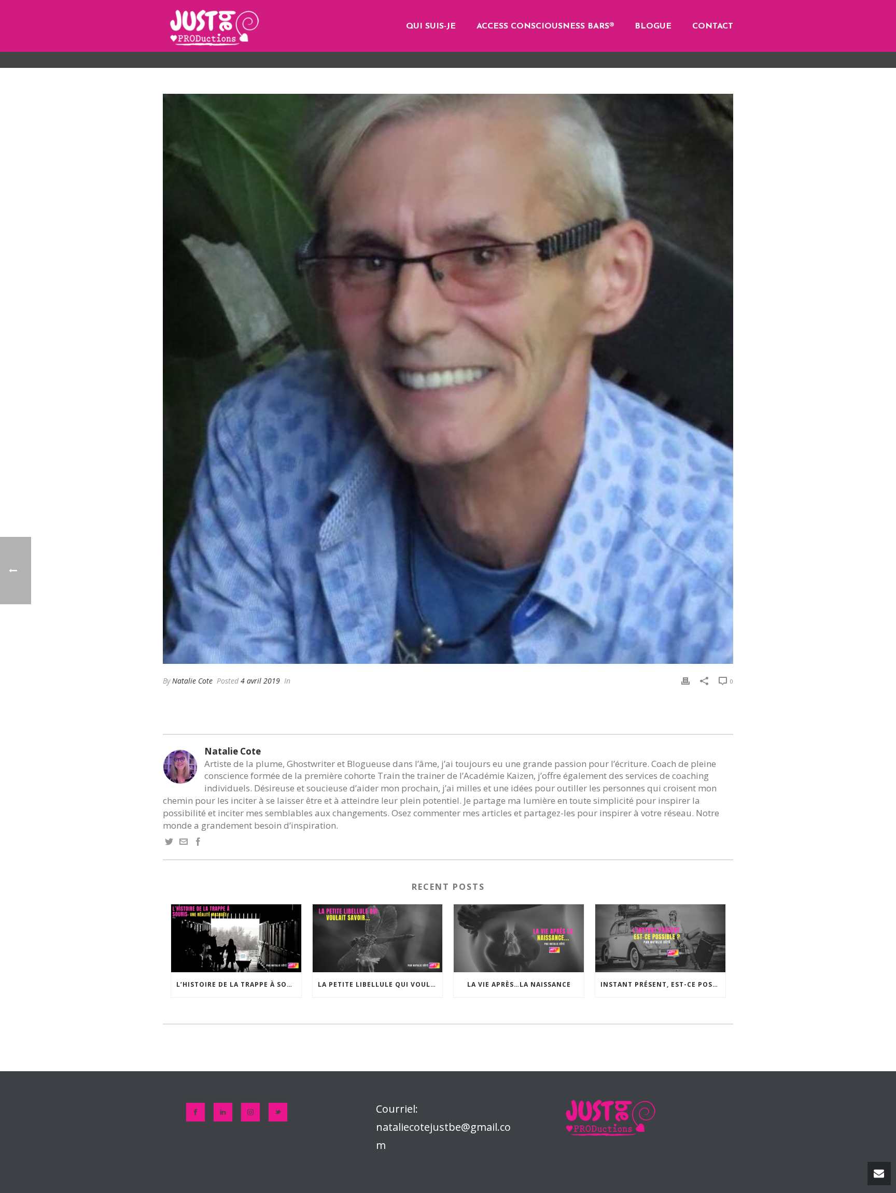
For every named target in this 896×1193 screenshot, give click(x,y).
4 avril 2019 (260, 681)
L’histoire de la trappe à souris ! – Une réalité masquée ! (238, 984)
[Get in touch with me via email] (183, 842)
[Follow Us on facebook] (195, 1112)
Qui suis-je (431, 26)
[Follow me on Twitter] (169, 842)
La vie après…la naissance (519, 984)
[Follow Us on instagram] (250, 1112)
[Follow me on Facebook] (198, 842)
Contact (712, 26)
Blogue (653, 26)
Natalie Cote (192, 681)
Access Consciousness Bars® (545, 26)
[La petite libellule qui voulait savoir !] (378, 938)
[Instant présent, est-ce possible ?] (660, 938)
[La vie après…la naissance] (519, 938)
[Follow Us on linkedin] (223, 1112)
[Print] (685, 680)
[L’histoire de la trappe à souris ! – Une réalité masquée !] (236, 938)
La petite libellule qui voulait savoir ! (380, 984)
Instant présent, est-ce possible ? (662, 984)
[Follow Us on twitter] (278, 1112)
